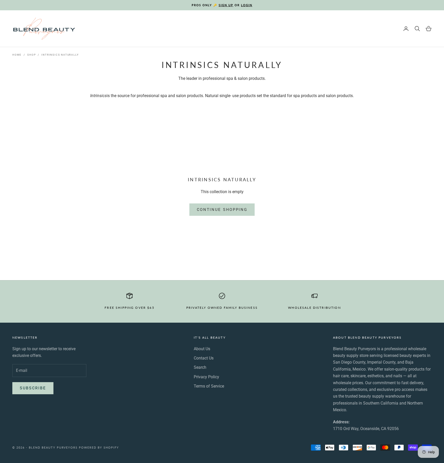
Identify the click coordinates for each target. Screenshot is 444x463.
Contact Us (204, 358)
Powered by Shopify (99, 447)
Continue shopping (222, 209)
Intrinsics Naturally (60, 54)
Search (200, 367)
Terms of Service (209, 386)
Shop (31, 54)
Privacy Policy (206, 376)
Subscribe (33, 388)
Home (17, 54)
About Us (202, 348)
